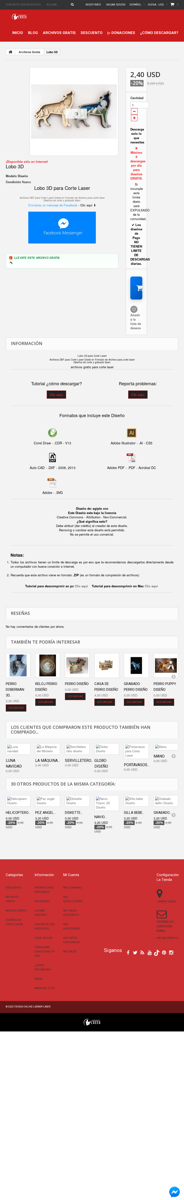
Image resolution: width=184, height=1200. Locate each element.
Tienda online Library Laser (32, 1006)
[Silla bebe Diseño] (136, 801)
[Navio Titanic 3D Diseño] (106, 803)
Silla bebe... (134, 812)
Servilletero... (79, 760)
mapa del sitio (44, 988)
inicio (17, 33)
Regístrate (93, 4)
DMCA (38, 978)
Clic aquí (56, 394)
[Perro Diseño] (77, 665)
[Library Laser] (19, 17)
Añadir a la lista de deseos (135, 321)
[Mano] (166, 746)
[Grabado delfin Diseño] (166, 801)
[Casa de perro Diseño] (106, 665)
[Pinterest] (164, 952)
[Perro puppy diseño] (166, 665)
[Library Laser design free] (92, 1021)
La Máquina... (47, 760)
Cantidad (136, 98)
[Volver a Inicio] (10, 52)
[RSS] (142, 952)
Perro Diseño (77, 684)
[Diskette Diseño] (77, 801)
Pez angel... (45, 812)
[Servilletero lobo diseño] (77, 749)
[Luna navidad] (18, 749)
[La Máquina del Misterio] (47, 749)
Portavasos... (137, 765)
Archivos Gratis (59, 33)
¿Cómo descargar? (159, 33)
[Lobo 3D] (74, 111)
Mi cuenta (71, 875)
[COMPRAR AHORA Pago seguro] (136, 288)
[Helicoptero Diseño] (18, 801)
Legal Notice (43, 938)
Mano (159, 756)
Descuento (92, 33)
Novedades (42, 901)
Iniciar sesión (115, 4)
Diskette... (74, 812)
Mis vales (70, 951)
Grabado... (163, 812)
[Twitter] (135, 952)
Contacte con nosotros (23, 4)
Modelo (11, 176)
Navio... (100, 817)
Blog (33, 33)
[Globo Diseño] (106, 749)
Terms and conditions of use (44, 951)
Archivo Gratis (16, 910)
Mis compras (72, 887)
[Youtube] (150, 952)
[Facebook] (128, 952)
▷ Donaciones (121, 33)
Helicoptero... (18, 812)
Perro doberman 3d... (15, 689)
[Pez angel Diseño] (47, 801)
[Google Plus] (156, 953)
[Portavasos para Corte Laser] (136, 751)
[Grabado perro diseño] (136, 665)
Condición (13, 182)
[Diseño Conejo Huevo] (47, 665)
